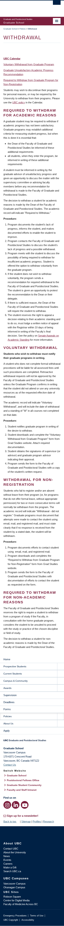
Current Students (12, 673)
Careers (7, 863)
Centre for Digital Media (16, 900)
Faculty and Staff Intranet (22, 789)
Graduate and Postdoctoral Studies (32, 741)
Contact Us (9, 764)
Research (48, 821)
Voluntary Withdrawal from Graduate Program (28, 64)
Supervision (10, 695)
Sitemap (26, 821)
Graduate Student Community (24, 785)
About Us (8, 723)
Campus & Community (15, 680)
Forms (7, 709)
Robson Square (12, 896)
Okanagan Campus (14, 887)
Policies (22, 29)
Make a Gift (9, 867)
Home (6, 659)
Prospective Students (14, 666)
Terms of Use (36, 915)
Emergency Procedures (15, 915)
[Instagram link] (7, 805)
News (6, 856)
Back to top (10, 821)
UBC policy (18, 102)
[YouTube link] (25, 805)
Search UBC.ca (12, 871)
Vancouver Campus (14, 883)
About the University (14, 852)
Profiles (37, 821)
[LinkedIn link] (15, 805)
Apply (6, 730)
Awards (7, 688)
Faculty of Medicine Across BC (20, 904)
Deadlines (9, 702)
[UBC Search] (57, 4)
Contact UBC (10, 848)
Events (7, 859)
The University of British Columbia (23, 7)
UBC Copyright (10, 920)
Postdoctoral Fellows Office (23, 780)
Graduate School (10, 29)
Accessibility (28, 920)
